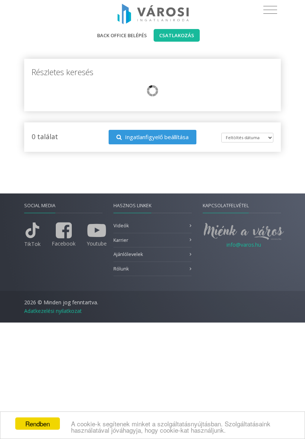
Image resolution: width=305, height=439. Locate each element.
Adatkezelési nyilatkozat (53, 310)
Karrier (120, 240)
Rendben (37, 423)
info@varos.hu (244, 244)
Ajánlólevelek (128, 254)
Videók (121, 225)
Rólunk (121, 269)
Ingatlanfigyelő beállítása (156, 137)
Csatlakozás (176, 35)
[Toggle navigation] (270, 10)
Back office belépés (122, 35)
